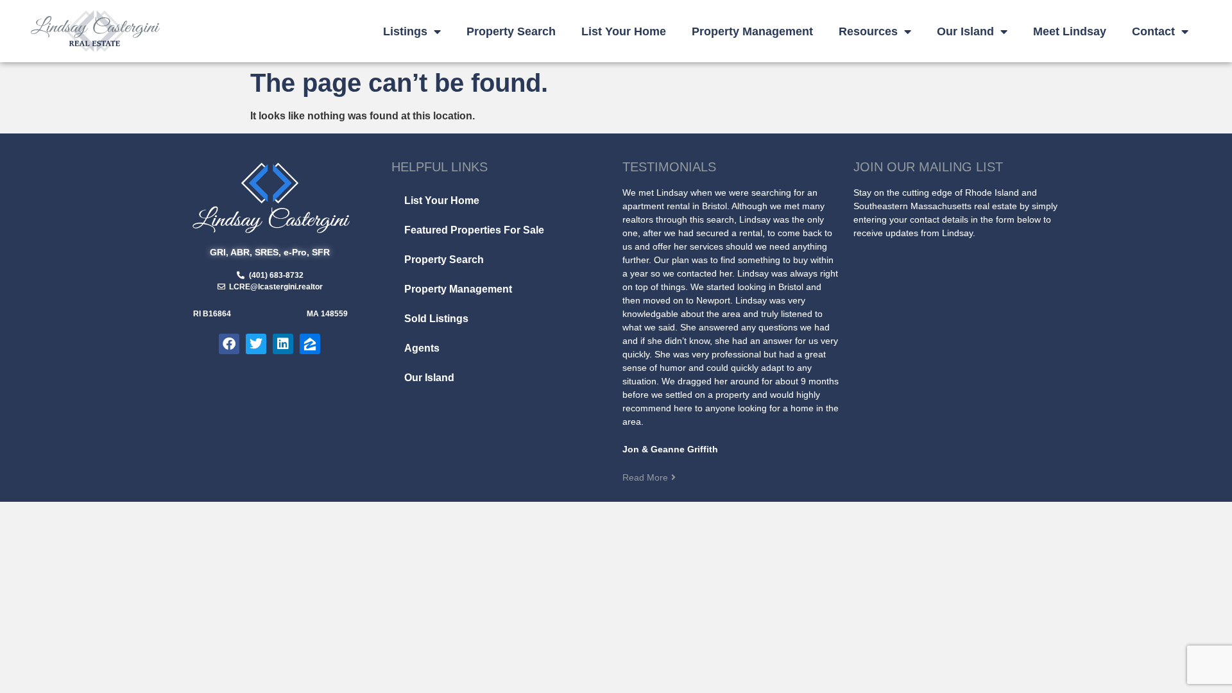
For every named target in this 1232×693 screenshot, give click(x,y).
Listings (405, 31)
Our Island (965, 31)
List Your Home (623, 31)
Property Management (752, 31)
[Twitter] (256, 344)
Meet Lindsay (1069, 31)
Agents (422, 348)
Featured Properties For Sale (474, 230)
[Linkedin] (283, 344)
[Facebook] (229, 344)
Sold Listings (436, 318)
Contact (1153, 31)
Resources (868, 31)
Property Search (511, 31)
